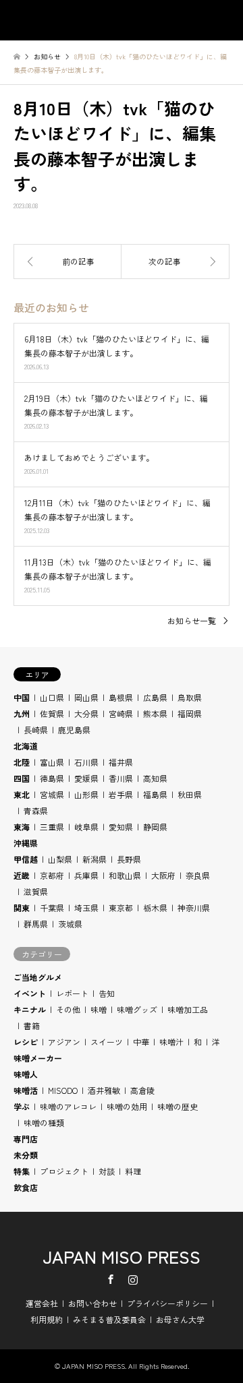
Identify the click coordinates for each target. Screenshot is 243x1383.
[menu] (222, 20)
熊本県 (155, 713)
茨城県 (70, 923)
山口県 (52, 697)
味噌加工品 (187, 1009)
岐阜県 (86, 826)
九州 (22, 713)
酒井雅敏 (104, 1090)
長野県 (129, 859)
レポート (72, 993)
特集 (22, 1171)
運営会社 (42, 1303)
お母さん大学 (180, 1319)
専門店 (26, 1138)
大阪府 (163, 875)
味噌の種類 (44, 1122)
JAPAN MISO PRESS (121, 1255)
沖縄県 (26, 843)
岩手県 (121, 794)
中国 (22, 697)
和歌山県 (125, 875)
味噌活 (26, 1090)
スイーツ (106, 1041)
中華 (141, 1041)
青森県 (36, 810)
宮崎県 (121, 713)
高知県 (155, 778)
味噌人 (26, 1074)
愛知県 (121, 826)
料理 (133, 1171)
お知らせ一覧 (191, 620)
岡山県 (86, 697)
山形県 (86, 794)
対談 (107, 1171)
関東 (22, 907)
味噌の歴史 (177, 1106)
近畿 (22, 875)
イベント (30, 993)
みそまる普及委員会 (109, 1319)
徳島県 (52, 778)
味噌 (98, 1009)
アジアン (64, 1041)
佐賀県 (52, 713)
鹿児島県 (74, 729)
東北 (22, 794)
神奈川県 (194, 907)
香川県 (121, 778)
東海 (22, 826)
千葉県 (52, 907)
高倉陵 (142, 1090)
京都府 (52, 875)
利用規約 (46, 1319)
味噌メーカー (38, 1058)
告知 (107, 993)
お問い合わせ (92, 1303)
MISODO (63, 1090)
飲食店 (26, 1187)
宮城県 (52, 794)
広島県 (155, 697)
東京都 (121, 907)
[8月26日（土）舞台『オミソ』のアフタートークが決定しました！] (68, 261)
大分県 (86, 713)
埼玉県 (86, 907)
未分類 (26, 1155)
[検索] (192, 20)
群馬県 (36, 923)
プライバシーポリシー (167, 1303)
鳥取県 (190, 697)
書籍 (32, 1025)
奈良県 (198, 875)
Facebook (110, 1279)
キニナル (30, 1009)
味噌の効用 (127, 1106)
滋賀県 (36, 891)
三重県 (52, 826)
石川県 (86, 762)
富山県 (52, 762)
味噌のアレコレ (68, 1106)
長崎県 (36, 729)
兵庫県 (86, 875)
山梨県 (60, 859)
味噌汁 (171, 1041)
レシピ (26, 1041)
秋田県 (190, 794)
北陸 (22, 762)
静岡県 (155, 826)
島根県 (121, 697)
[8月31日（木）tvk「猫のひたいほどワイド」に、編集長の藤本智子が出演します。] (176, 261)
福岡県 (190, 713)
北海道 (26, 745)
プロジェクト (64, 1171)
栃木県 (155, 907)
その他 (68, 1009)
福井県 (121, 762)
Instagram (133, 1279)
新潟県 (94, 859)
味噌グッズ (137, 1009)
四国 (22, 778)
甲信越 (26, 859)
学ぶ (22, 1106)
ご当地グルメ (38, 977)
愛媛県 (86, 778)
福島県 (155, 794)
